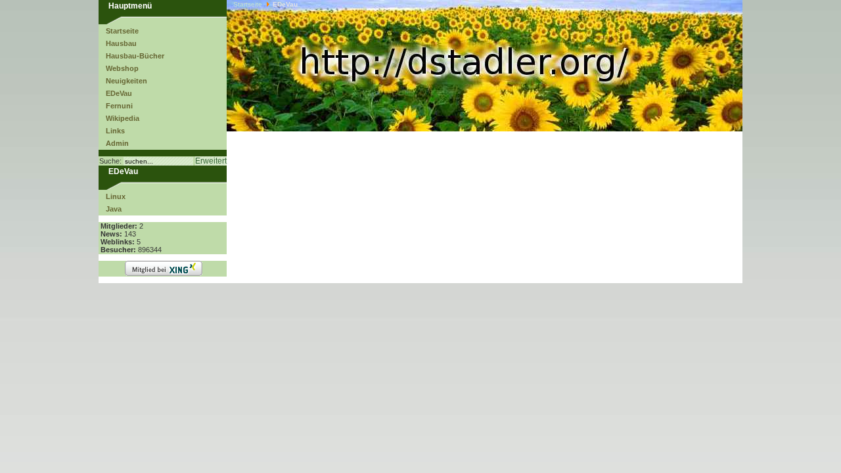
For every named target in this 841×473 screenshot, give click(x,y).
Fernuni (119, 106)
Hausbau (121, 43)
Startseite (122, 31)
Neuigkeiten (126, 81)
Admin (117, 143)
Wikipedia (122, 118)
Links (115, 131)
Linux (115, 196)
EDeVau (119, 93)
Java (114, 209)
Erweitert (211, 161)
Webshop (122, 68)
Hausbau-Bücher (135, 56)
